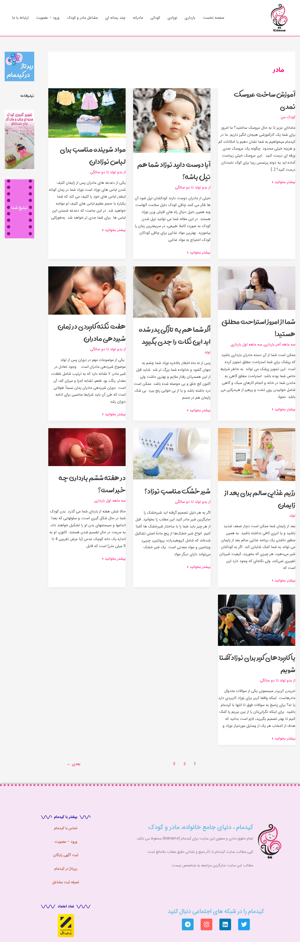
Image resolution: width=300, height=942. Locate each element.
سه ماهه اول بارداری (246, 344)
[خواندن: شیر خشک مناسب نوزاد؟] (171, 453)
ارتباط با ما (20, 18)
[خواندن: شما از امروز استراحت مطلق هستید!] (256, 288)
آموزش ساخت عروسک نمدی (264, 100)
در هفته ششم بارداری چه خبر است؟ (92, 483)
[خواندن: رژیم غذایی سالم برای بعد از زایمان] (256, 454)
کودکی (155, 18)
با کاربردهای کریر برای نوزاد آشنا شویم (257, 663)
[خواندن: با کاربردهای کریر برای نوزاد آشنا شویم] (256, 620)
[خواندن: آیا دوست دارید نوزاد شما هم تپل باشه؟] (171, 120)
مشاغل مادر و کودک (82, 18)
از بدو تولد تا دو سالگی (192, 187)
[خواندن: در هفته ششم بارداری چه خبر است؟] (87, 447)
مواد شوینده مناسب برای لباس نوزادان (93, 155)
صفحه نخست (213, 18)
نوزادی (172, 18)
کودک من (288, 117)
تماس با (70, 828)
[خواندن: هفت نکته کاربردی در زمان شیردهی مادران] (87, 290)
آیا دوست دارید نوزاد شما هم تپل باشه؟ (173, 170)
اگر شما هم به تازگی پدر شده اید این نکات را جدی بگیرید (174, 335)
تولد (207, 352)
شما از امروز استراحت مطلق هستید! (258, 327)
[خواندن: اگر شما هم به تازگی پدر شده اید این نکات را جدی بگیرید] (171, 292)
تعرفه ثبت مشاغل (65, 882)
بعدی (73, 764)
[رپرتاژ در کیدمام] (19, 66)
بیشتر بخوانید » (283, 182)
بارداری (190, 18)
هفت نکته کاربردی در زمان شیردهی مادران (92, 332)
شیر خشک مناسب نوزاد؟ (177, 491)
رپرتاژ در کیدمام (65, 868)
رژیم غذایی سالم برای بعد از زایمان (260, 498)
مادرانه (138, 18)
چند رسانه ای (115, 18)
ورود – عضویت (48, 18)
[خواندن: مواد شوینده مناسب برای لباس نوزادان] (87, 113)
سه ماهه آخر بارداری (279, 344)
